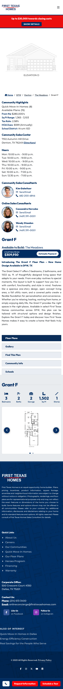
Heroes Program (15, 561)
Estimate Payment (48, 253)
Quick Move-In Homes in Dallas (18, 634)
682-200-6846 (27, 195)
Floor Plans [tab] (11, 338)
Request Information (25, 683)
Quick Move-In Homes (18, 551)
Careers (10, 542)
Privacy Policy (45, 660)
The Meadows (41, 95)
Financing (11, 565)
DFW (18, 95)
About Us (10, 537)
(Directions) (29, 142)
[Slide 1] (30, 453)
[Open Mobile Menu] (58, 7)
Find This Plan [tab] (13, 354)
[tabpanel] (31, 421)
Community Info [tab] (14, 363)
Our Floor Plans (14, 556)
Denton (28, 95)
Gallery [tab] (9, 346)
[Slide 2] (33, 453)
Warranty (10, 570)
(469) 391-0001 (27, 216)
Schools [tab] (9, 371)
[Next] (56, 430)
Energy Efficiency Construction (18, 638)
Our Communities (16, 547)
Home (10, 95)
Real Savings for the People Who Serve (23, 643)
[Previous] (6, 430)
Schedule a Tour (50, 683)
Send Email (25, 191)
